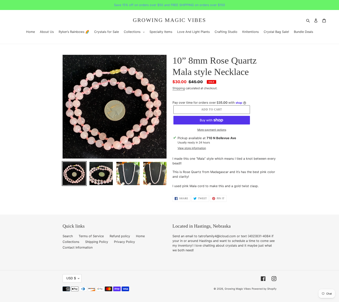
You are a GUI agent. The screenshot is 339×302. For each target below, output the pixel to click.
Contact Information (78, 247)
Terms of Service (91, 236)
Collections (71, 242)
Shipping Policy (96, 242)
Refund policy (120, 236)
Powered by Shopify (264, 288)
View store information (192, 148)
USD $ (71, 278)
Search (68, 236)
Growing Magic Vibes (169, 20)
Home (140, 236)
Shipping (178, 88)
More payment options (211, 129)
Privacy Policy (124, 242)
